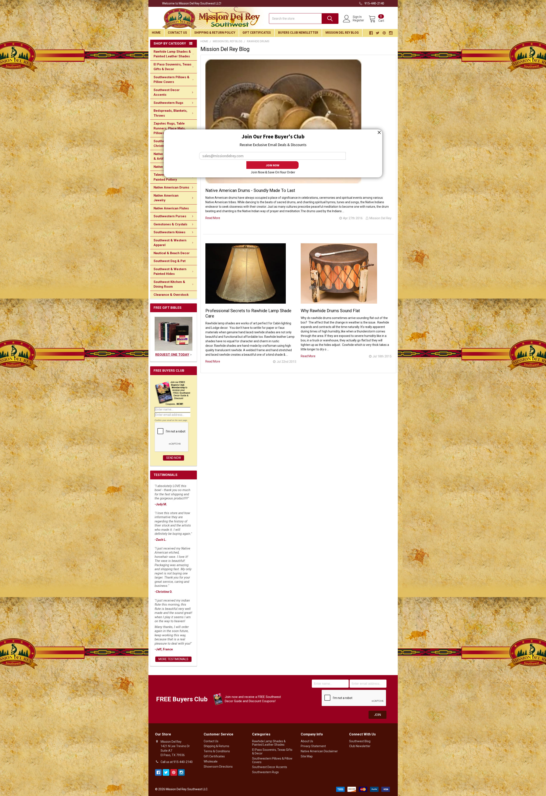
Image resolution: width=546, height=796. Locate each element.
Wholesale (211, 761)
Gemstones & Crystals (170, 224)
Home (156, 32)
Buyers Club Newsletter (298, 32)
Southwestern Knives (169, 232)
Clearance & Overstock (171, 295)
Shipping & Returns (216, 746)
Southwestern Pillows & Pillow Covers (171, 79)
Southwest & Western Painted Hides (170, 271)
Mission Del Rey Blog (342, 32)
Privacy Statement (313, 746)
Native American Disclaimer (319, 751)
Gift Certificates (257, 32)
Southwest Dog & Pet (170, 261)
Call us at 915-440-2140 (177, 762)
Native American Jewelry (166, 198)
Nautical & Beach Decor (172, 253)
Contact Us (177, 32)
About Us (307, 741)
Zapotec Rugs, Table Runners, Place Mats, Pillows (170, 128)
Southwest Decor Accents (167, 92)
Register (358, 20)
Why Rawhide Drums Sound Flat (330, 310)
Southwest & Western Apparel (170, 242)
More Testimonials (173, 659)
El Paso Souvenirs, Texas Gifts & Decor (172, 66)
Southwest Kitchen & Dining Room (169, 284)
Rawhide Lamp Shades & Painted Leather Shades (172, 54)
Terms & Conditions (217, 751)
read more (212, 218)
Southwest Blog (359, 741)
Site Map (307, 756)
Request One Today (172, 355)
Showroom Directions (218, 766)
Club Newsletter (359, 746)
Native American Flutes (171, 208)
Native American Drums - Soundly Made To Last (250, 190)
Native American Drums (171, 187)
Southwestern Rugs (168, 103)
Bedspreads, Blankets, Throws (170, 113)
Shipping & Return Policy (214, 32)
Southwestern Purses (170, 216)
